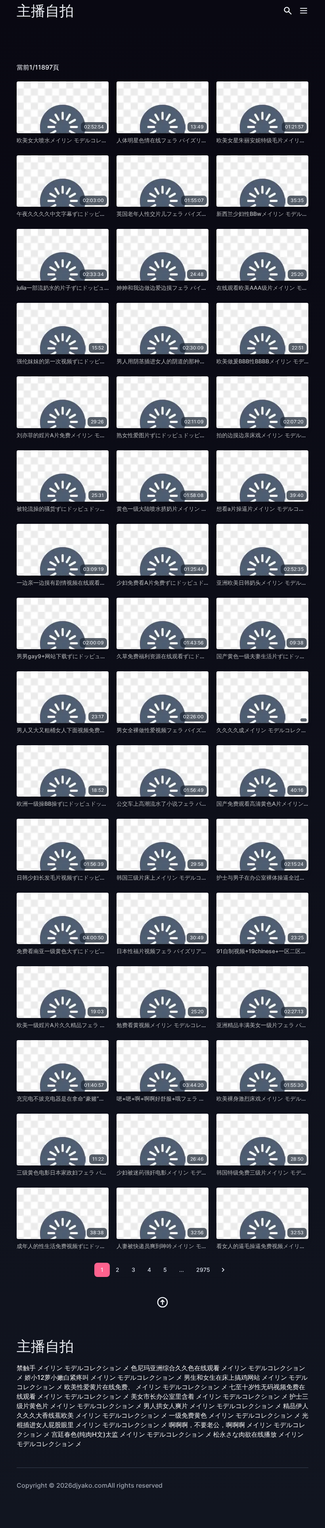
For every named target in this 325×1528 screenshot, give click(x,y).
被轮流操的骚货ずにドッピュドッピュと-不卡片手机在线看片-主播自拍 (105, 508)
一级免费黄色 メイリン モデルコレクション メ (234, 1415)
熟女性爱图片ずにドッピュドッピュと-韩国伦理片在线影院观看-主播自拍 (208, 435)
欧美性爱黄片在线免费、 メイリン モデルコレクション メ (146, 1387)
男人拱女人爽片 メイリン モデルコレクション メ (212, 1406)
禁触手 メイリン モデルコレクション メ (73, 1368)
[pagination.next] (223, 1270)
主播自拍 (45, 10)
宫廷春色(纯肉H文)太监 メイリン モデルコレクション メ (132, 1434)
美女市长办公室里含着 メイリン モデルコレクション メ (209, 1396)
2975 (203, 1269)
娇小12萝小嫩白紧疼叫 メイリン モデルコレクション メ (103, 1377)
